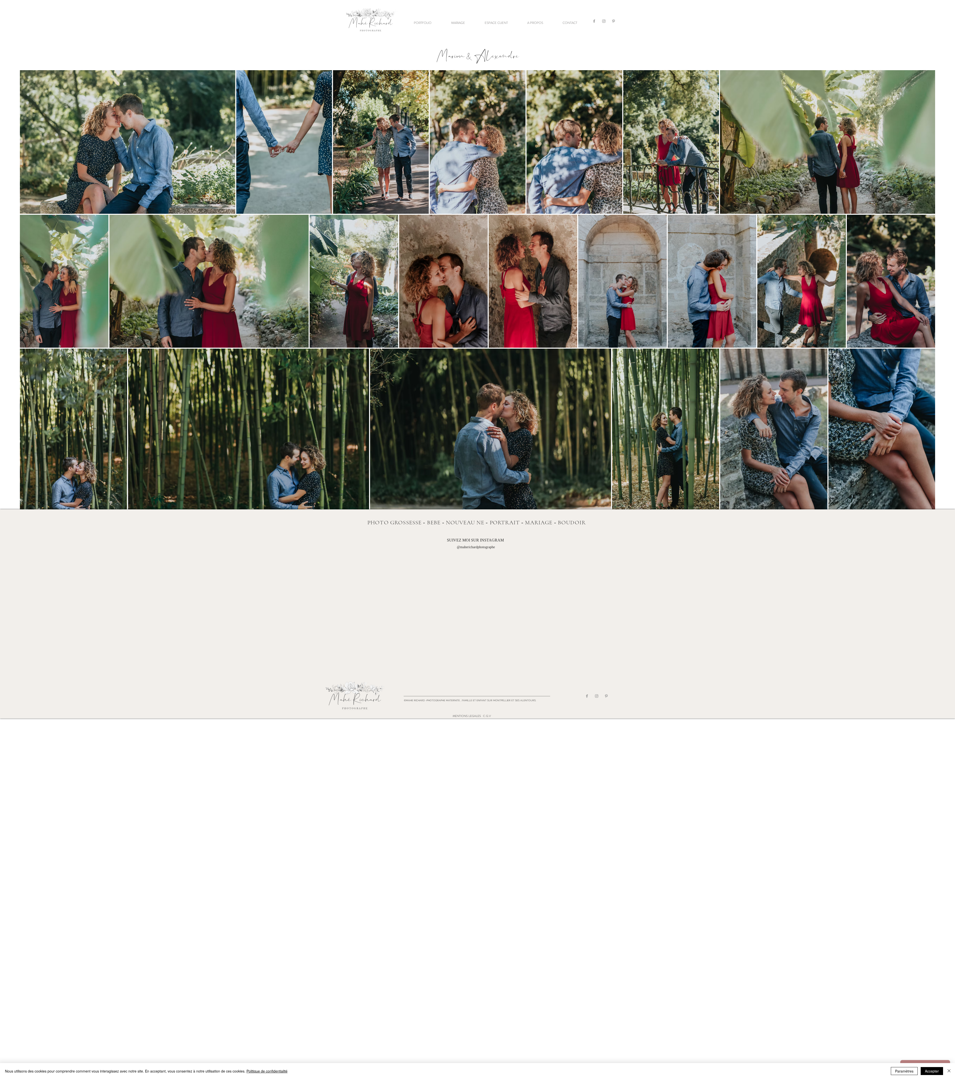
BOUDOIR (572, 522)
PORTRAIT (505, 522)
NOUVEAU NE (465, 522)
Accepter (932, 1071)
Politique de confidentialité (266, 1071)
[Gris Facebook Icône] (594, 21)
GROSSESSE (406, 522)
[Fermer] (949, 1071)
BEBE (434, 522)
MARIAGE (538, 522)
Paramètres (904, 1071)
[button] (422, 23)
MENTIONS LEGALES (467, 716)
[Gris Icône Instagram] (604, 21)
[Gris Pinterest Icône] (613, 21)
